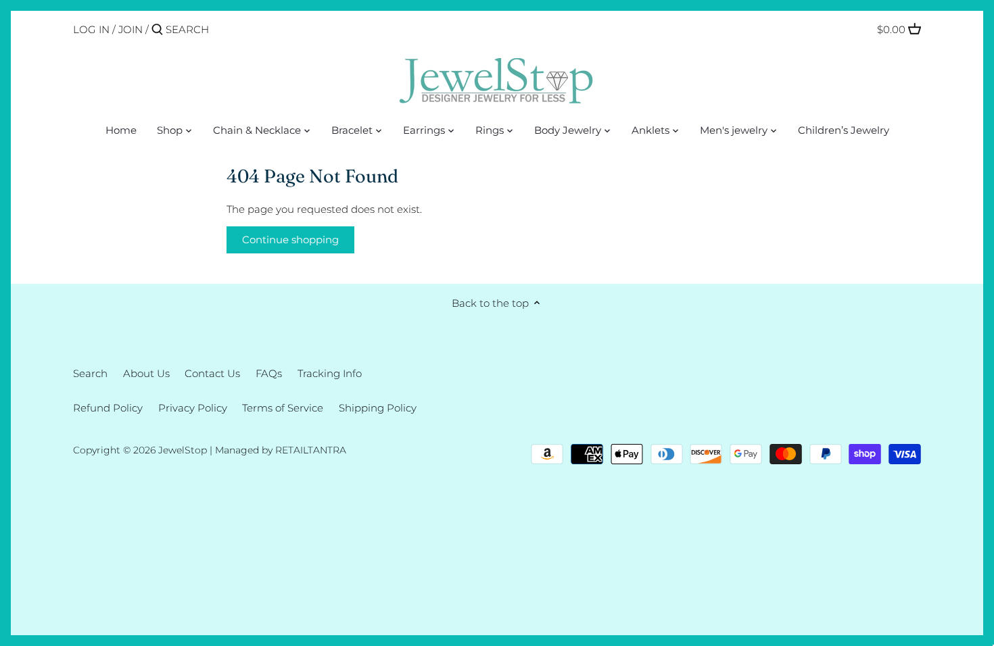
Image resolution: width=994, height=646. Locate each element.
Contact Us (212, 373)
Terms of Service (282, 407)
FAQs (269, 373)
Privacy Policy (192, 407)
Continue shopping (290, 239)
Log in (91, 29)
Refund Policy (108, 407)
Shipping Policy (378, 407)
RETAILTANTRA (310, 450)
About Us (146, 373)
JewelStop (182, 450)
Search (90, 373)
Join (130, 29)
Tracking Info (330, 373)
